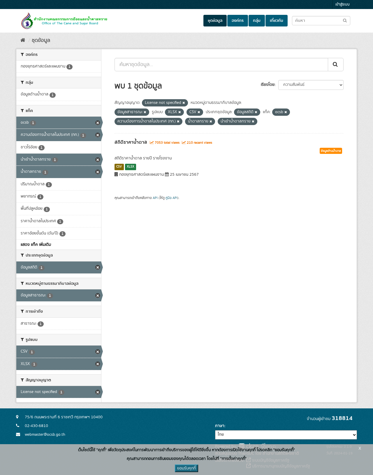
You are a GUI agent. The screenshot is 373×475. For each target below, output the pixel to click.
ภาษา (219, 426)
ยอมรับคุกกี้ (186, 468)
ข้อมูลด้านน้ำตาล (331, 151)
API (155, 197)
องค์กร (238, 20)
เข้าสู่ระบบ (342, 4)
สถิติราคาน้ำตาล (131, 142)
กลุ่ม (257, 20)
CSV (119, 166)
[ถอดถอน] (183, 103)
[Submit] (336, 64)
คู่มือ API (171, 197)
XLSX (130, 166)
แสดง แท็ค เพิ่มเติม (36, 245)
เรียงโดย (268, 85)
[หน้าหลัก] (22, 40)
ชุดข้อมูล (215, 20)
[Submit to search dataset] (344, 20)
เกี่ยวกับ (276, 20)
